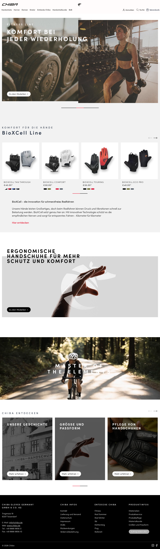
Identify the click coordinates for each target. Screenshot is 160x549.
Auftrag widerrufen (139, 531)
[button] (6, 189)
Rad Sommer (100, 514)
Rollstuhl (98, 531)
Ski (96, 521)
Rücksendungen (67, 528)
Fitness (98, 510)
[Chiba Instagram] (153, 545)
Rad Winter (100, 517)
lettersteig (100, 524)
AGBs (62, 524)
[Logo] (41, 4)
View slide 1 (76, 193)
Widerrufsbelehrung (69, 531)
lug (97, 528)
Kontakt (63, 510)
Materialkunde (135, 521)
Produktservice (135, 514)
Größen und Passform (138, 524)
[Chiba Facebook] (156, 545)
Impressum (65, 521)
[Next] (155, 138)
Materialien (134, 510)
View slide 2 (84, 193)
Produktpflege (135, 517)
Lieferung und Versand (70, 514)
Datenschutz (66, 517)
